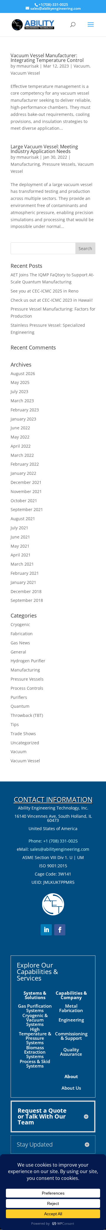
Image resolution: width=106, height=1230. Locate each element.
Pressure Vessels (58, 164)
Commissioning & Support (71, 1036)
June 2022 (20, 428)
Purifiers (19, 697)
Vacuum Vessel (25, 73)
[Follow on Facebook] (59, 929)
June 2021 (20, 537)
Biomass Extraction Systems (35, 1052)
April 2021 (21, 555)
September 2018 (27, 600)
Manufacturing (25, 164)
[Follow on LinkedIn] (46, 929)
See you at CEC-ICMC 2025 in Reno (44, 291)
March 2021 (22, 564)
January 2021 (23, 582)
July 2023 (19, 391)
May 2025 (20, 382)
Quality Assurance (71, 1052)
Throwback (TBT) (27, 715)
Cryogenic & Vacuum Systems (35, 1019)
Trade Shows (23, 733)
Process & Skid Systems (35, 1063)
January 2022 (23, 473)
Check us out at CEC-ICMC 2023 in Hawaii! (52, 300)
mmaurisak (27, 66)
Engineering (71, 1020)
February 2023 (25, 410)
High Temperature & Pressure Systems (35, 1035)
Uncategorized (25, 742)
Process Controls (27, 688)
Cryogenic (20, 624)
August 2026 (23, 373)
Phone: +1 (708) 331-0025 (53, 841)
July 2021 (19, 528)
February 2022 (25, 464)
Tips (15, 724)
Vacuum (82, 66)
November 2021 (26, 491)
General (18, 652)
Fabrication (22, 633)
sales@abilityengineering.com (59, 849)
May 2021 (20, 546)
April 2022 (21, 446)
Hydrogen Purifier (28, 661)
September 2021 (27, 509)
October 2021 (24, 500)
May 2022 (20, 437)
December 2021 (26, 482)
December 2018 (26, 591)
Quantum (20, 706)
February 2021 (25, 573)
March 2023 (22, 400)
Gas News (20, 643)
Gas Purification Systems (35, 1008)
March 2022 (22, 455)
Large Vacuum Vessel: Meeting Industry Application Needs (44, 149)
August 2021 (23, 518)
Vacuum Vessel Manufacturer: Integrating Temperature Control (47, 57)
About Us (71, 1088)
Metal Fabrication (71, 1008)
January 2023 (23, 419)
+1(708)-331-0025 (53, 4)
